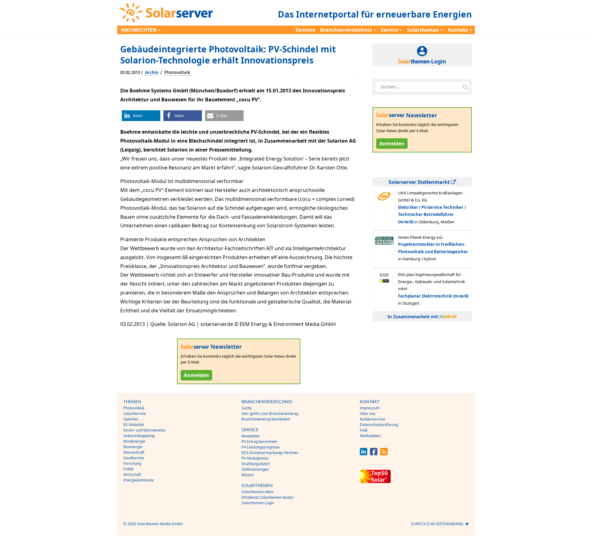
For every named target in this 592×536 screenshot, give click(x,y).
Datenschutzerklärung (379, 424)
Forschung (132, 463)
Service (389, 29)
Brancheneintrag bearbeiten (265, 419)
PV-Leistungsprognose (260, 447)
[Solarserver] (166, 12)
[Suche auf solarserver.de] (465, 86)
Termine (305, 29)
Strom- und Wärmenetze (144, 430)
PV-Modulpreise (255, 458)
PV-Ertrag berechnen (259, 441)
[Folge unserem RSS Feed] (384, 454)
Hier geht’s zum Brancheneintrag (269, 413)
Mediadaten (370, 435)
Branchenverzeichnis (346, 29)
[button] (141, 115)
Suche (246, 408)
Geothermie (133, 458)
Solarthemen (423, 29)
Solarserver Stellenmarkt (419, 182)
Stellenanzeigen (255, 469)
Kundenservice (372, 419)
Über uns (368, 413)
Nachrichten (139, 29)
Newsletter (250, 436)
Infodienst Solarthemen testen (267, 497)
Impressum (370, 408)
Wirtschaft (132, 474)
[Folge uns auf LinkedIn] (363, 454)
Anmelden (196, 375)
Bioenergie (132, 446)
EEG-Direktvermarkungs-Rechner (269, 452)
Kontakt (458, 29)
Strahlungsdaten (255, 463)
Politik (128, 469)
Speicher (130, 419)
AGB (364, 430)
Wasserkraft (133, 452)
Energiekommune (138, 480)
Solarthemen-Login (257, 503)
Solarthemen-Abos (257, 491)
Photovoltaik (177, 72)
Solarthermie (134, 413)
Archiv (151, 72)
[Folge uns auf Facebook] (373, 454)
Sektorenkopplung (138, 435)
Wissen (247, 474)
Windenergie (134, 441)
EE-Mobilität (133, 424)
